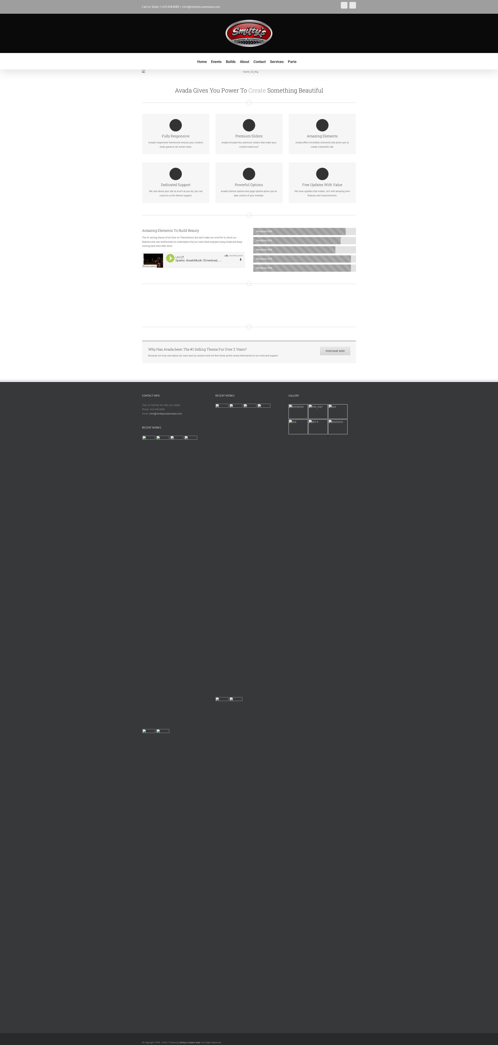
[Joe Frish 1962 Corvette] (162, 875)
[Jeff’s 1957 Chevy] (148, 581)
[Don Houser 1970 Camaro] (148, 875)
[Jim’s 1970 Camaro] (162, 581)
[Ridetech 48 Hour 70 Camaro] (190, 581)
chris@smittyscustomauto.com (201, 7)
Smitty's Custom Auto (189, 1042)
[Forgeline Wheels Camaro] (176, 581)
